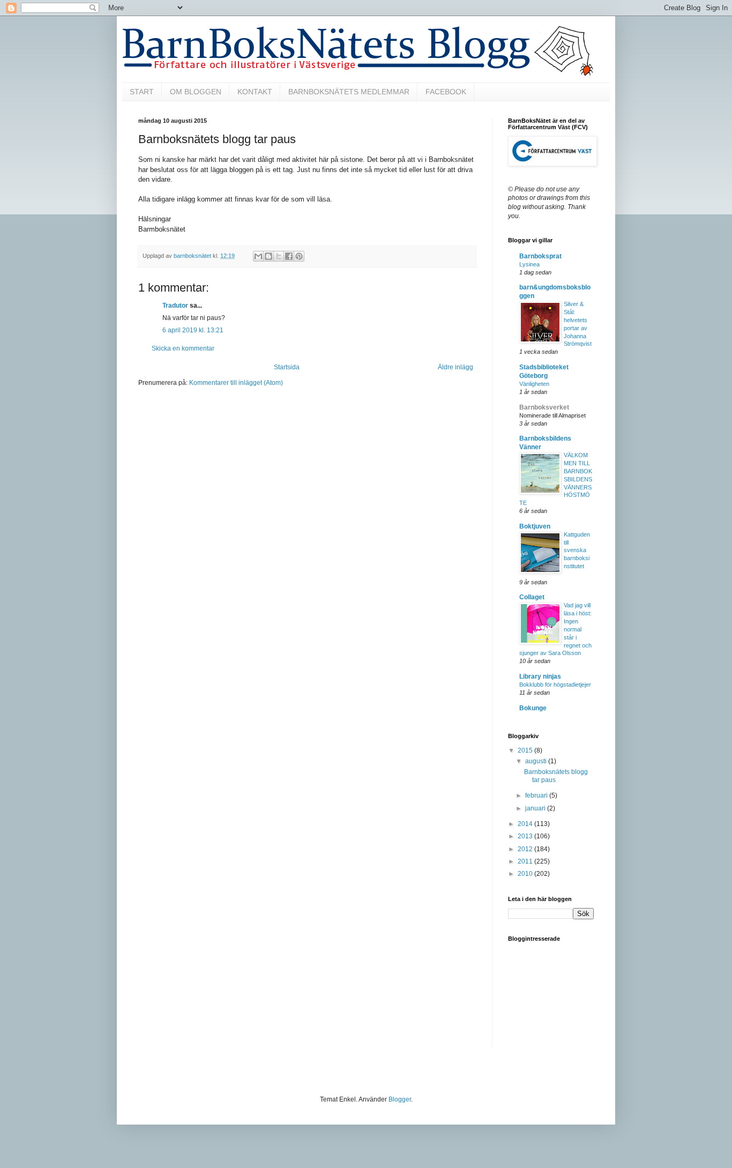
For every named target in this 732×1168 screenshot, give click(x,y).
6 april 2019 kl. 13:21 (192, 330)
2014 (526, 824)
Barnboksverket (544, 407)
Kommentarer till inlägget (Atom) (236, 382)
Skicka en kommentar (183, 348)
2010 (526, 873)
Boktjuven (534, 526)
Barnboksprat (540, 256)
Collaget (531, 597)
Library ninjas (540, 676)
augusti (536, 761)
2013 (526, 836)
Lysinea (529, 264)
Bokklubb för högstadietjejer (555, 684)
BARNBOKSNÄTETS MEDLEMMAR (348, 91)
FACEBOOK (445, 91)
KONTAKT (254, 91)
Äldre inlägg (455, 367)
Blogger (400, 1099)
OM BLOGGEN (195, 91)
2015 (526, 750)
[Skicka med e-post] (258, 256)
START (142, 91)
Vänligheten (534, 384)
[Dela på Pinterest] (299, 256)
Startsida (287, 367)
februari (537, 795)
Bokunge (533, 708)
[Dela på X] (278, 256)
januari (536, 808)
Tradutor (175, 305)
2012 (526, 849)
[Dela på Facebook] (288, 256)
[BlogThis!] (268, 256)
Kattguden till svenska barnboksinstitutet (577, 550)
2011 (526, 861)
